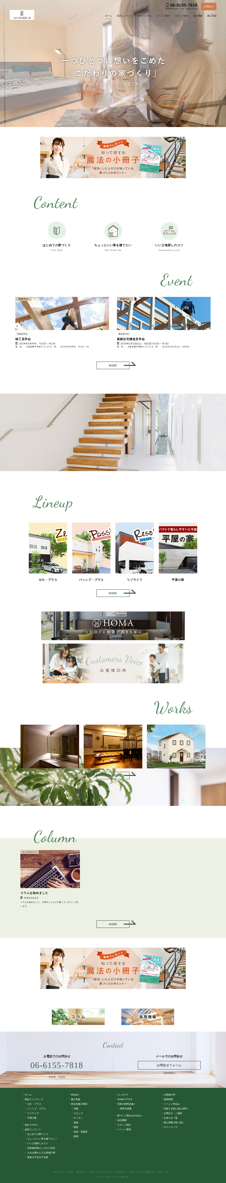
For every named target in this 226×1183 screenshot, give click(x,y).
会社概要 (122, 1120)
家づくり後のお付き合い (130, 1115)
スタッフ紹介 (124, 1124)
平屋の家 (32, 1117)
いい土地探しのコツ (37, 1143)
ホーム (28, 1094)
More (113, 365)
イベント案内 (124, 1129)
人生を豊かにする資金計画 (41, 1152)
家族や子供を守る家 (37, 1157)
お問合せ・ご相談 (173, 1113)
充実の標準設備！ (126, 1103)
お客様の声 (169, 1094)
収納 (76, 1122)
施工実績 (75, 1099)
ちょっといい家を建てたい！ (42, 1138)
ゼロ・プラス (34, 1103)
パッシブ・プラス (36, 1108)
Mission (75, 1094)
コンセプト (123, 1094)
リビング (78, 1113)
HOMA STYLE (124, 1099)
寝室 (76, 1127)
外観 (76, 1108)
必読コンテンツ (33, 1129)
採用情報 (168, 1099)
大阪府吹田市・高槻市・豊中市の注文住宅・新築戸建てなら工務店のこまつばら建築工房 (115, 1172)
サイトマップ (171, 1127)
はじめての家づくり (37, 1134)
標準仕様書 (126, 1108)
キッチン (78, 1117)
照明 (76, 1136)
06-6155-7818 (56, 1065)
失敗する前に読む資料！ (176, 1108)
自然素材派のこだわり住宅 (41, 1147)
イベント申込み (172, 1103)
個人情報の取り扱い (174, 1122)
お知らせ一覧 (171, 1117)
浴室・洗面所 (81, 1131)
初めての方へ (32, 1124)
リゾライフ (33, 1113)
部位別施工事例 (79, 1103)
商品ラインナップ (34, 1099)
